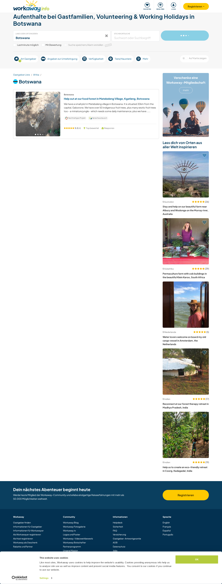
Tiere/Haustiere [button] (123, 58)
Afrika (36, 74)
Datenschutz (119, 546)
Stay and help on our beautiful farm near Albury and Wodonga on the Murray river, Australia (185, 210)
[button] (35, 134)
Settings (44, 578)
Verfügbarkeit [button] (96, 58)
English (166, 522)
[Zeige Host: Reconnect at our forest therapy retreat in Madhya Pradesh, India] (186, 371)
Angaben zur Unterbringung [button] (62, 58)
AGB (115, 542)
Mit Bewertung (53, 44)
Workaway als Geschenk (25, 542)
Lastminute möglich (28, 44)
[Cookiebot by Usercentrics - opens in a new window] (19, 578)
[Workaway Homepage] (31, 5)
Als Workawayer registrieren (27, 534)
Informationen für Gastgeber (27, 526)
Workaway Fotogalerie (74, 526)
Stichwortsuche (122, 34)
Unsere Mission (70, 550)
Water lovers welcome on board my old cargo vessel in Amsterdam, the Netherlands (184, 340)
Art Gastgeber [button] (28, 59)
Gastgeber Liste (21, 74)
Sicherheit (118, 526)
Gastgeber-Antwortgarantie (127, 538)
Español (167, 530)
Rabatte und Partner (23, 546)
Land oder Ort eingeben (27, 34)
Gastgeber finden (22, 522)
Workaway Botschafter (74, 542)
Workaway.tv (69, 530)
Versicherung (119, 534)
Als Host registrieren (23, 538)
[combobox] (61, 36)
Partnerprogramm (72, 546)
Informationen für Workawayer (28, 530)
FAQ (115, 530)
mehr (186, 90)
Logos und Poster (71, 534)
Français (167, 526)
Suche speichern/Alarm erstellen (89, 44)
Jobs (115, 550)
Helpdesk (117, 522)
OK (197, 559)
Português (168, 534)
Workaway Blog (71, 522)
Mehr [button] (145, 58)
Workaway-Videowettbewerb (78, 538)
